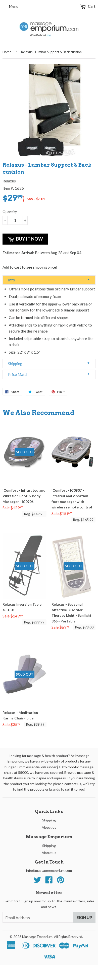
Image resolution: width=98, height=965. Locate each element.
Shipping (49, 363)
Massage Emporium (37, 936)
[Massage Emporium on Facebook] (49, 881)
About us (49, 827)
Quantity (10, 211)
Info (49, 279)
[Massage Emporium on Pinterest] (60, 881)
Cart (91, 6)
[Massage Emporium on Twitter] (37, 881)
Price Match (49, 374)
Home (7, 52)
